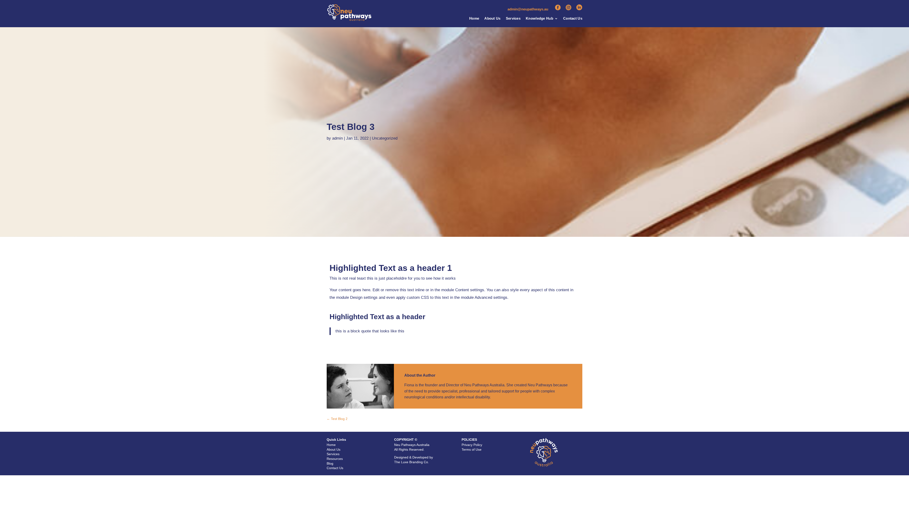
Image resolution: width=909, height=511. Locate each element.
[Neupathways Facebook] (558, 9)
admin (337, 138)
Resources (335, 459)
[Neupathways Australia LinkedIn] (579, 9)
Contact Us (572, 18)
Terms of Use (471, 449)
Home (474, 18)
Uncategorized (384, 138)
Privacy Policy (472, 445)
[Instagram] (568, 9)
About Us (492, 18)
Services (513, 18)
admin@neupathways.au (528, 9)
